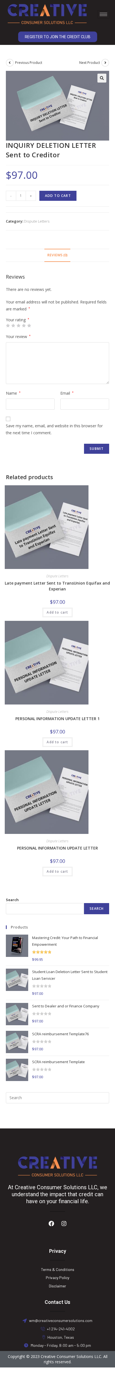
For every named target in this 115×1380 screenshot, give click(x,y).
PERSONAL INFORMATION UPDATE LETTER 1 (57, 718)
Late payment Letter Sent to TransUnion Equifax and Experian (57, 586)
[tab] (57, 255)
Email (67, 393)
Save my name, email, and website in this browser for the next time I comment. (54, 429)
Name (13, 393)
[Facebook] (51, 1223)
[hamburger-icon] (103, 14)
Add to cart (58, 195)
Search (12, 899)
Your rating (17, 320)
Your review (18, 336)
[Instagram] (64, 1223)
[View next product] (105, 63)
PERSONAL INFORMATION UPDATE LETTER (57, 848)
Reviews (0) (57, 255)
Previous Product (28, 62)
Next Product (89, 62)
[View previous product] (10, 63)
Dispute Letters (37, 221)
